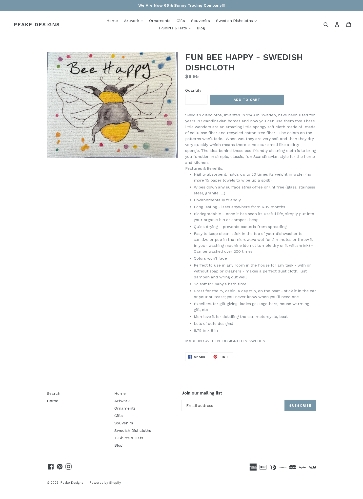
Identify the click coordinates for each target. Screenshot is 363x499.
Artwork (134, 20)
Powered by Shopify (105, 482)
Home (112, 20)
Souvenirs (200, 20)
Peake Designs (37, 24)
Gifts (181, 20)
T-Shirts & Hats (175, 27)
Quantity (193, 90)
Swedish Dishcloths (237, 20)
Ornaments (159, 20)
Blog (201, 28)
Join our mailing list (202, 393)
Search (53, 393)
